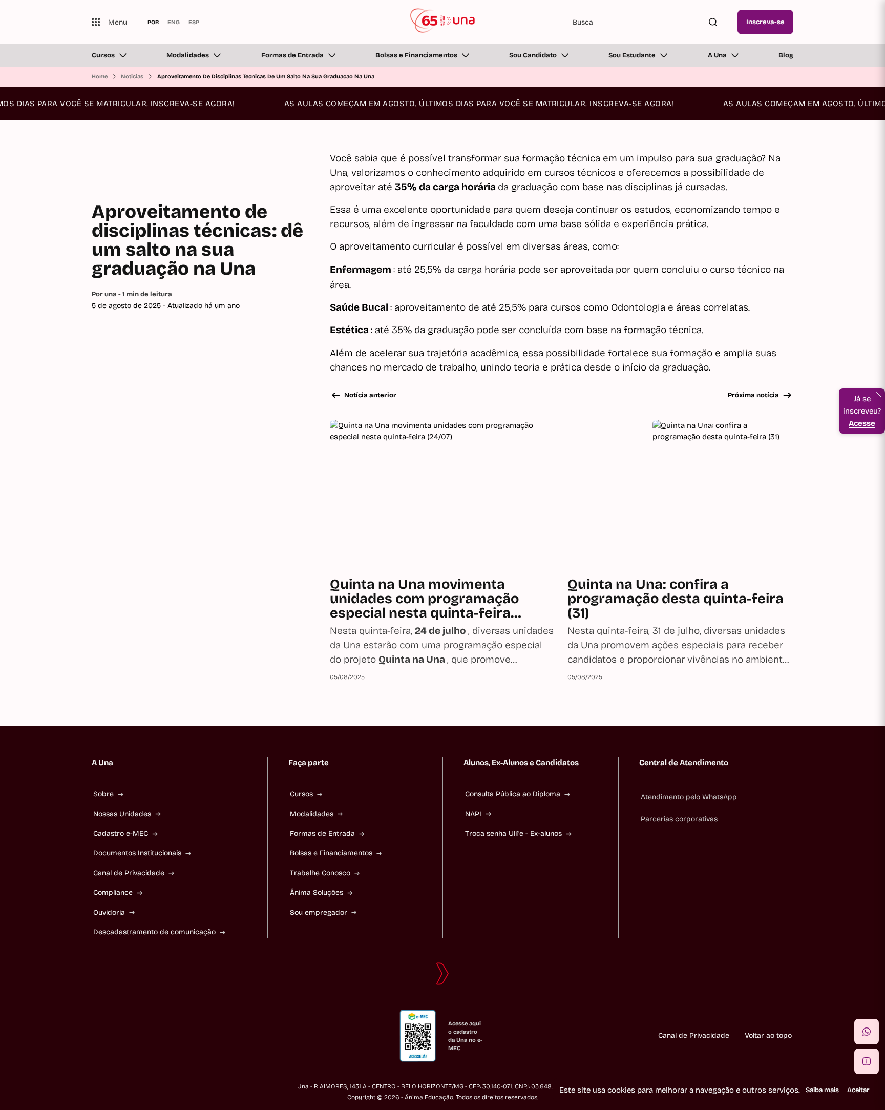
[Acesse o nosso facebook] (96, 1036)
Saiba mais (822, 1090)
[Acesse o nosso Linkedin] (145, 1036)
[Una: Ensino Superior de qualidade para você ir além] (443, 22)
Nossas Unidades (122, 814)
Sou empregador (318, 912)
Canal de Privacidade (128, 873)
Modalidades (187, 55)
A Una (717, 55)
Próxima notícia (753, 395)
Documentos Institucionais (137, 853)
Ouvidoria (109, 912)
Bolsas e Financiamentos (416, 55)
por (153, 22)
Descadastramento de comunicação (154, 932)
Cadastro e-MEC (120, 833)
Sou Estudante (632, 55)
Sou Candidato (533, 55)
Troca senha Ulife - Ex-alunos (513, 833)
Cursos (103, 55)
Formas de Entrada (292, 55)
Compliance (113, 892)
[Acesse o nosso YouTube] (194, 1036)
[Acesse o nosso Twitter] (169, 1036)
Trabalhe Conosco (320, 873)
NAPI (473, 814)
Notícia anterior (370, 395)
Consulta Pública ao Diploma (512, 794)
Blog (785, 55)
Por (132, 294)
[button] (866, 1031)
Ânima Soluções (316, 892)
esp (193, 22)
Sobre (103, 794)
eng (173, 22)
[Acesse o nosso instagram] (120, 1036)
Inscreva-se (765, 22)
